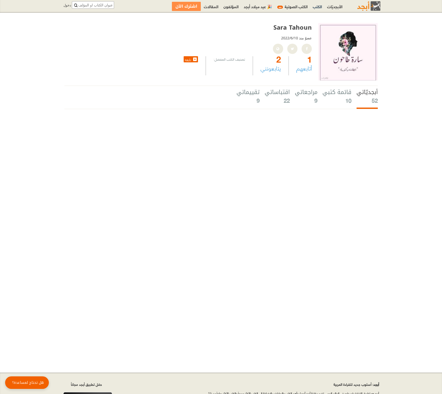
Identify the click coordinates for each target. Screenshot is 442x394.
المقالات (211, 6)
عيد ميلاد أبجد (258, 6)
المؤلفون (231, 6)
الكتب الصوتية (293, 6)
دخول (67, 5)
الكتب (317, 6)
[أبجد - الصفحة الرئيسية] (362, 6)
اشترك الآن (186, 6)
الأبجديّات (334, 6)
